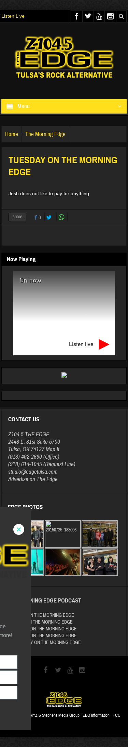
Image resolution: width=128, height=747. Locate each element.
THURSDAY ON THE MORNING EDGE (42, 629)
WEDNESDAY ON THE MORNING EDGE (44, 643)
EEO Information (96, 715)
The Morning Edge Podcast (44, 600)
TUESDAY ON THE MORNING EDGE (41, 615)
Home (11, 134)
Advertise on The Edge (33, 479)
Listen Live (13, 16)
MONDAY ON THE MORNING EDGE (40, 622)
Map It (52, 449)
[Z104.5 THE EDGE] (64, 58)
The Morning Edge (45, 134)
